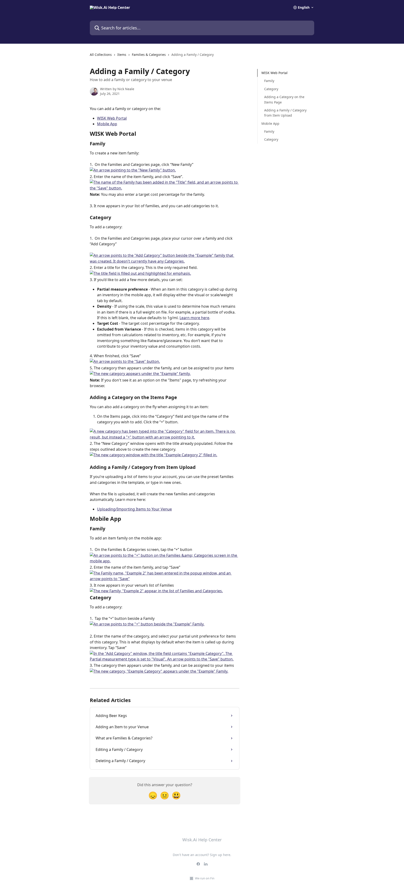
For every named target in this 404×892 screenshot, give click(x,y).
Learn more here (194, 317)
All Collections (101, 54)
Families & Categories (149, 54)
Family (269, 80)
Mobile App (107, 123)
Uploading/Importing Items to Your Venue (134, 509)
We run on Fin (204, 878)
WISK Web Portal (112, 118)
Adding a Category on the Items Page (284, 99)
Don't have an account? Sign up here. (202, 855)
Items (121, 54)
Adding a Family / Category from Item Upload (285, 113)
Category (271, 89)
